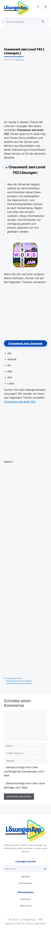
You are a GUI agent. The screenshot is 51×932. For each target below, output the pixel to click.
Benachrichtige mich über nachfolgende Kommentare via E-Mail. (24, 771)
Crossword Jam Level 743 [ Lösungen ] (19, 683)
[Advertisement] (25, 90)
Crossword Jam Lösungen (25, 343)
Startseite (25, 876)
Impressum (25, 899)
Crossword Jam (11, 678)
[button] (38, 6)
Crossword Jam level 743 (19, 401)
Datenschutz (25, 905)
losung (19, 678)
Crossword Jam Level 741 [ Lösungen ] (19, 681)
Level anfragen (25, 883)
